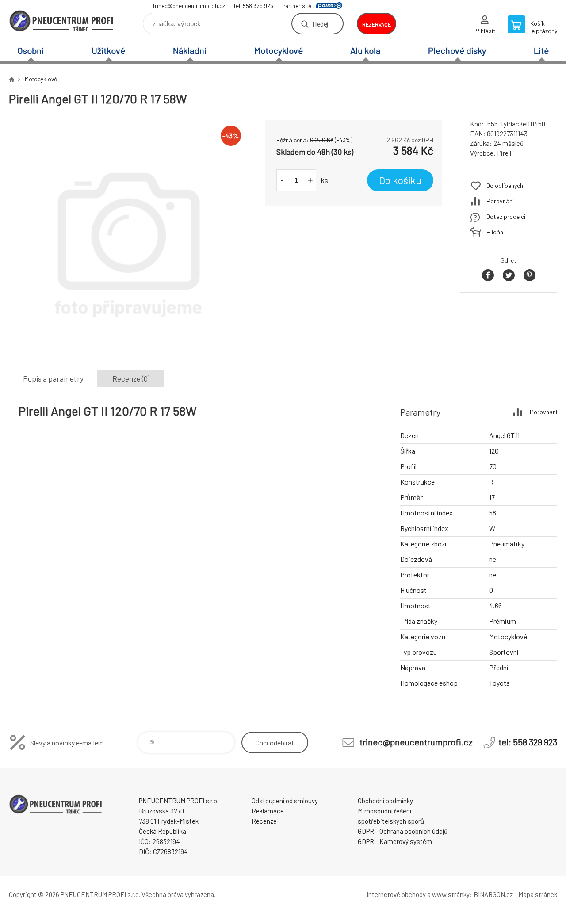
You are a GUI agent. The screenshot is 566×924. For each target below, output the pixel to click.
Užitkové (108, 50)
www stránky (451, 894)
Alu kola (365, 50)
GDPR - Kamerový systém (395, 841)
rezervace (376, 24)
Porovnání (500, 201)
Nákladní (190, 50)
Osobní (30, 50)
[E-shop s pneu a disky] (11, 79)
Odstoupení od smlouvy (285, 801)
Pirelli (505, 153)
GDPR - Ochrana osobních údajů (402, 831)
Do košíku (400, 180)
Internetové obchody (396, 894)
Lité (541, 50)
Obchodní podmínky (385, 801)
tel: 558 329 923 (253, 5)
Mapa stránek (537, 894)
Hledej (320, 23)
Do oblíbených (504, 185)
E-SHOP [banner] (62, 20)
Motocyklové (278, 50)
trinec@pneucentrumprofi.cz (189, 5)
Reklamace (268, 811)
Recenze (264, 821)
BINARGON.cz (493, 894)
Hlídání (495, 232)
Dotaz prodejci (505, 216)
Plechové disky (457, 50)
